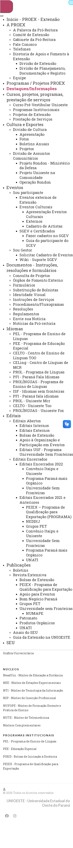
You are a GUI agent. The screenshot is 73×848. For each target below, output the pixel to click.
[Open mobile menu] (6, 6)
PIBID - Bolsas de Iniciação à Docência (30, 756)
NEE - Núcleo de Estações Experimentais (32, 683)
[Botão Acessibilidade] (71, 2)
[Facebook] (7, 815)
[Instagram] (14, 815)
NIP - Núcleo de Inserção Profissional (29, 698)
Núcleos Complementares (22, 725)
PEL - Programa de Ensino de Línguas (29, 741)
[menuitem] (33, 19)
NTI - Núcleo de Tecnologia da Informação (33, 690)
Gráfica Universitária (18, 653)
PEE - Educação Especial (20, 749)
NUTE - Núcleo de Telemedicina (26, 718)
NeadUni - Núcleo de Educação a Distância (33, 675)
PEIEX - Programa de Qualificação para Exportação (30, 766)
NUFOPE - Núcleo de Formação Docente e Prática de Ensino (32, 708)
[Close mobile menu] (1, 15)
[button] (4, 789)
